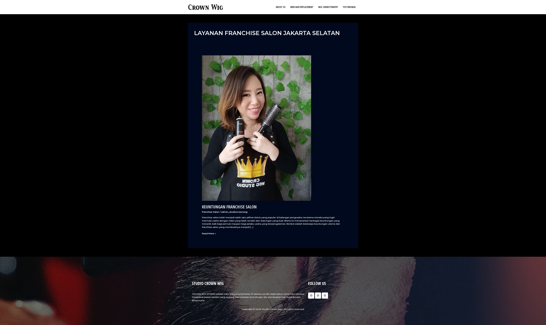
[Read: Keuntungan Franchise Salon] (256, 128)
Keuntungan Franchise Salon (229, 207)
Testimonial (349, 7)
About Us (281, 7)
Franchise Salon (210, 212)
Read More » (209, 233)
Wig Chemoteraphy (328, 7)
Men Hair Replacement (301, 7)
